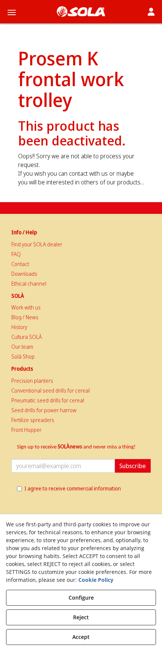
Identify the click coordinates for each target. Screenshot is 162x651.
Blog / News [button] (24, 317)
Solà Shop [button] (23, 356)
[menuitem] (81, 244)
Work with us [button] (26, 307)
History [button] (19, 327)
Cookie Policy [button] (95, 579)
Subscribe (132, 466)
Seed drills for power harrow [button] (43, 410)
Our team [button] (22, 346)
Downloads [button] (24, 273)
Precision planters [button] (32, 380)
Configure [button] (81, 597)
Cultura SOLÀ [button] (26, 336)
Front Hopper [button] (26, 429)
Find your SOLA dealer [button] (36, 244)
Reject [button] (81, 617)
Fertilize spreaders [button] (32, 420)
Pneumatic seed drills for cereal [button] (47, 400)
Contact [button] (20, 264)
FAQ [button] (16, 254)
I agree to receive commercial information (72, 488)
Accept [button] (81, 636)
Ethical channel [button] (28, 283)
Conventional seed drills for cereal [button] (50, 390)
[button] (81, 11)
